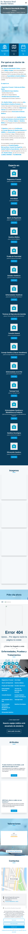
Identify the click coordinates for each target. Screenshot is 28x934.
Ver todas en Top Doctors (14, 851)
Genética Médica (19, 683)
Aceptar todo (14, 927)
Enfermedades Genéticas (6, 689)
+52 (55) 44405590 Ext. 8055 (11, 901)
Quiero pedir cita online (14, 731)
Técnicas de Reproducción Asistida (18, 690)
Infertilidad (17, 680)
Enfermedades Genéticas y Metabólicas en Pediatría (6, 707)
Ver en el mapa (14, 879)
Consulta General (6, 695)
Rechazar (14, 920)
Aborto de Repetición (7, 683)
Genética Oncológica (20, 704)
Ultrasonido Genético (7, 712)
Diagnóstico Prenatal (7, 680)
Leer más (14, 184)
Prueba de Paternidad (7, 685)
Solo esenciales (14, 923)
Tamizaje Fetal (18, 699)
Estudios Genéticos (20, 685)
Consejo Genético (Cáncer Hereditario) (20, 695)
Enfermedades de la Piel (7, 700)
